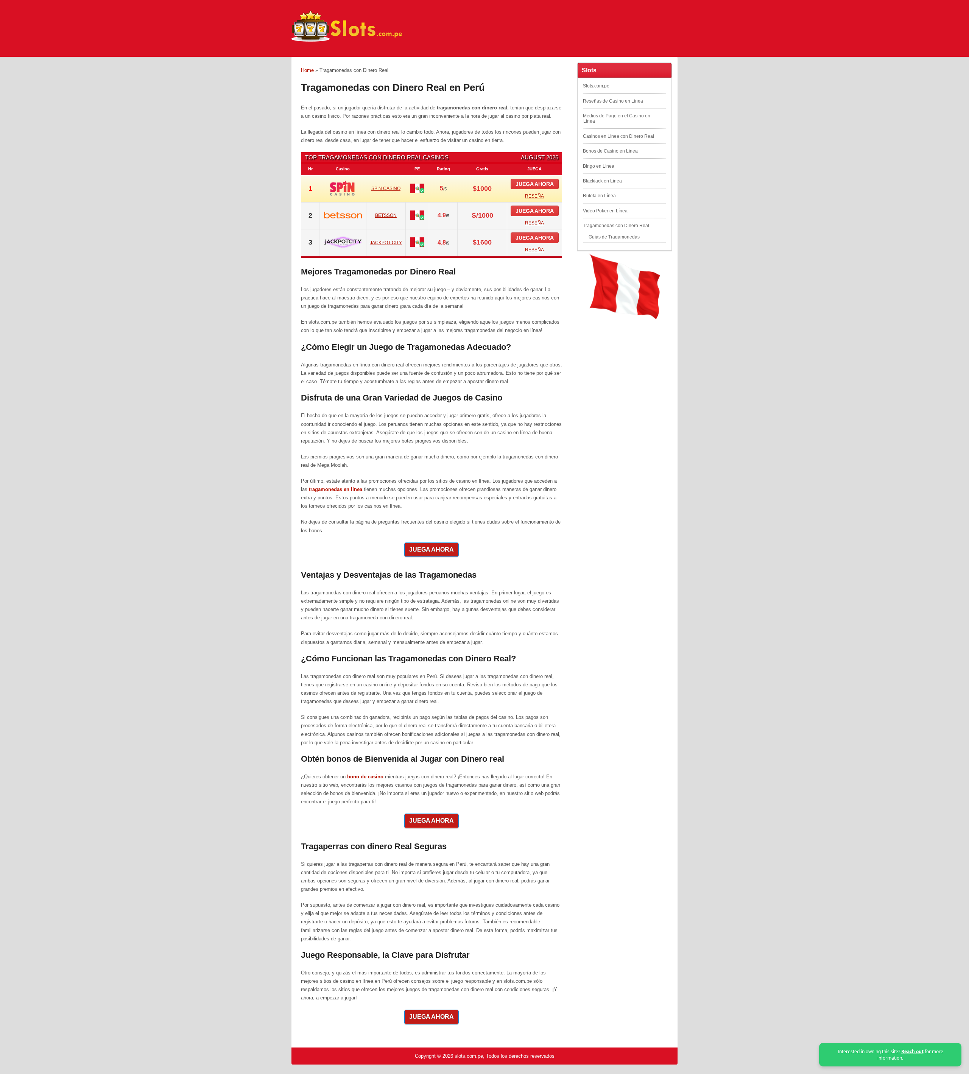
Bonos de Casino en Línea (610, 151)
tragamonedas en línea (335, 489)
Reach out (912, 1051)
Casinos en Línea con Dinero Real (618, 136)
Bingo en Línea (598, 166)
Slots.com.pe (596, 86)
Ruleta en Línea (599, 195)
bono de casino (365, 776)
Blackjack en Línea (602, 181)
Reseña (534, 196)
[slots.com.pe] (348, 41)
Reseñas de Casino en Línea (613, 101)
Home (307, 70)
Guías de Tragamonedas (614, 237)
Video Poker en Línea (605, 211)
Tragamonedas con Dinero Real (616, 225)
